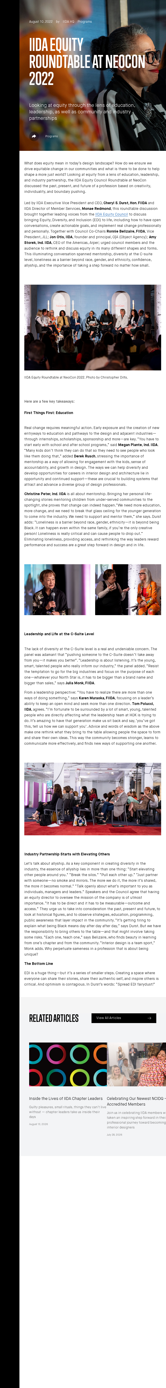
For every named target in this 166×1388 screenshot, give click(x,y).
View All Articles (108, 1018)
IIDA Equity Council (111, 214)
